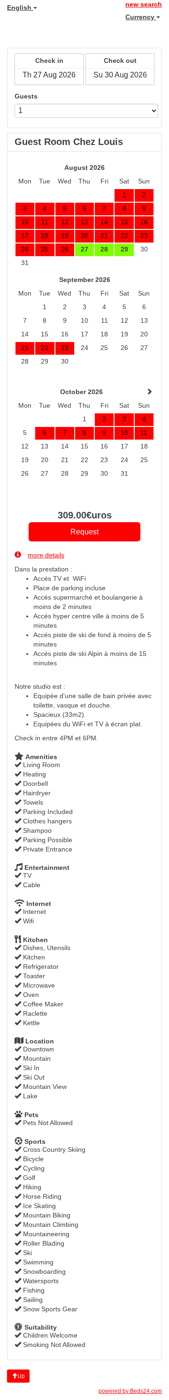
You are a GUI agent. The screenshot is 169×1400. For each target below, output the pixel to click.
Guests (26, 96)
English (20, 7)
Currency (140, 17)
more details (46, 555)
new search (143, 4)
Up (21, 1376)
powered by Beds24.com (130, 1391)
